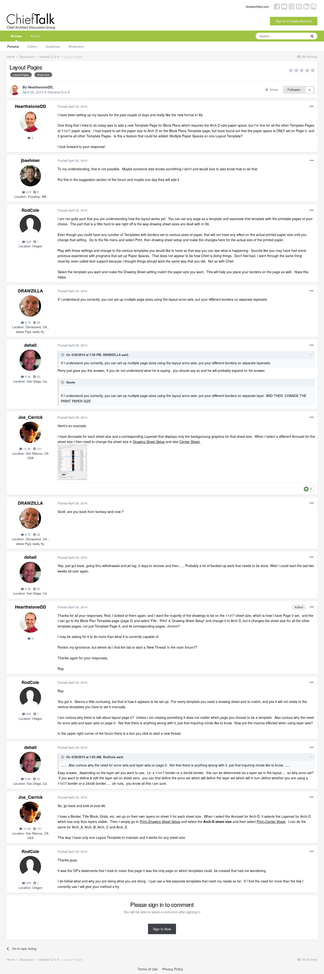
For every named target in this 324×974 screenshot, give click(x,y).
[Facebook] (277, 6)
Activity (35, 36)
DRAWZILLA (30, 291)
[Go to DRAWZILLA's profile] (30, 306)
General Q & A (59, 92)
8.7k (27, 322)
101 (39, 448)
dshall (30, 345)
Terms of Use (148, 969)
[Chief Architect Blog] (314, 6)
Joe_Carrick (30, 417)
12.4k (26, 448)
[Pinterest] (299, 6)
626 (28, 241)
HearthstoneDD (40, 87)
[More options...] (311, 106)
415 (28, 192)
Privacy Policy (172, 969)
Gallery (32, 46)
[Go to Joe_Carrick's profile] (30, 432)
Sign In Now (162, 929)
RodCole (30, 210)
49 (38, 322)
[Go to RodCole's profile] (30, 225)
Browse (16, 36)
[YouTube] (284, 6)
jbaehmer (30, 160)
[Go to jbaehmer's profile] (30, 175)
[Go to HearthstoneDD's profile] (14, 90)
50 (38, 376)
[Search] (312, 36)
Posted (72, 106)
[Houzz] (306, 6)
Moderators (76, 46)
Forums (13, 46)
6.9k (27, 376)
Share (273, 89)
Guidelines (53, 46)
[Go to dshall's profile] (30, 360)
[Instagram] (292, 6)
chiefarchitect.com (257, 7)
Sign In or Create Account (293, 21)
